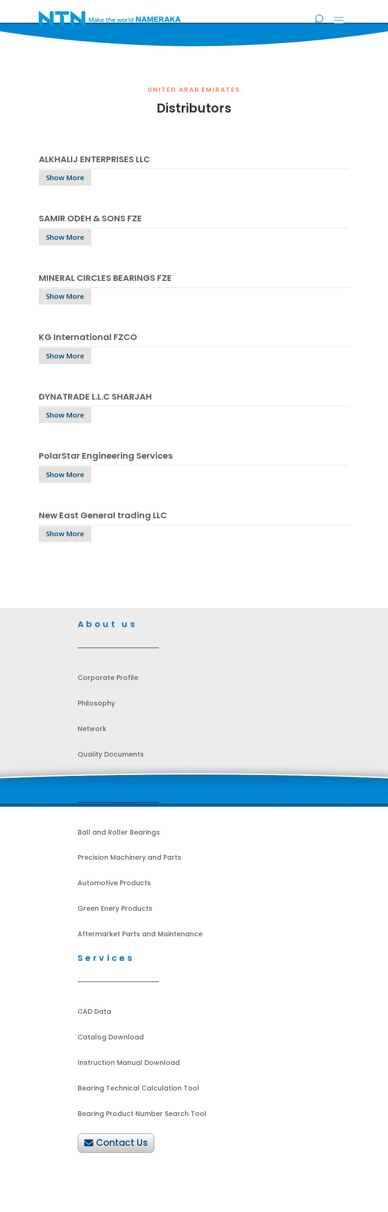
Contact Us (122, 1142)
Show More (65, 177)
